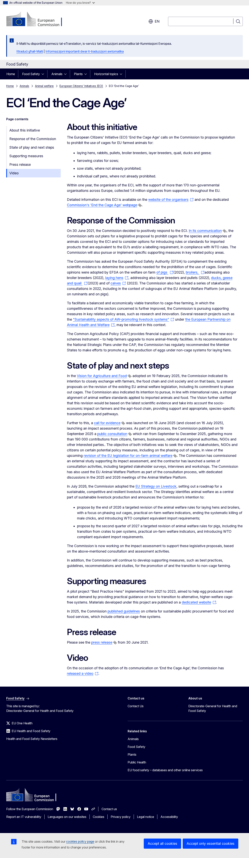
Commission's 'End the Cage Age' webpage (102, 205)
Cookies (98, 817)
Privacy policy (121, 817)
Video (14, 173)
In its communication (205, 231)
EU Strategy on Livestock (155, 486)
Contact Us (136, 706)
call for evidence (107, 423)
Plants (78, 74)
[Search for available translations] (140, 205)
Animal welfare (44, 86)
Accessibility (169, 817)
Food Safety (31, 74)
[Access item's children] (44, 73)
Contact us (109, 809)
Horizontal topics (106, 74)
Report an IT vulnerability (23, 817)
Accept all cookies (162, 843)
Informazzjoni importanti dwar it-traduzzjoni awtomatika (85, 51)
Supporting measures (26, 156)
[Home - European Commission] (37, 19)
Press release (20, 164)
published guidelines (124, 611)
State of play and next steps (31, 147)
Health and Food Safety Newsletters (31, 739)
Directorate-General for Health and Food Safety (212, 708)
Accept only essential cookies (210, 843)
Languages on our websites (67, 817)
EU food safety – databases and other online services (165, 770)
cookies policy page (80, 841)
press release (101, 642)
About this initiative (24, 130)
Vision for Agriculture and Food (102, 376)
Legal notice (145, 817)
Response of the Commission (32, 139)
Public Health (137, 762)
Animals (56, 74)
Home (10, 74)
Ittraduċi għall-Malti (29, 51)
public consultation (112, 434)
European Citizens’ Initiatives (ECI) (81, 86)
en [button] (157, 21)
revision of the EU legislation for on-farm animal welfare (128, 456)
